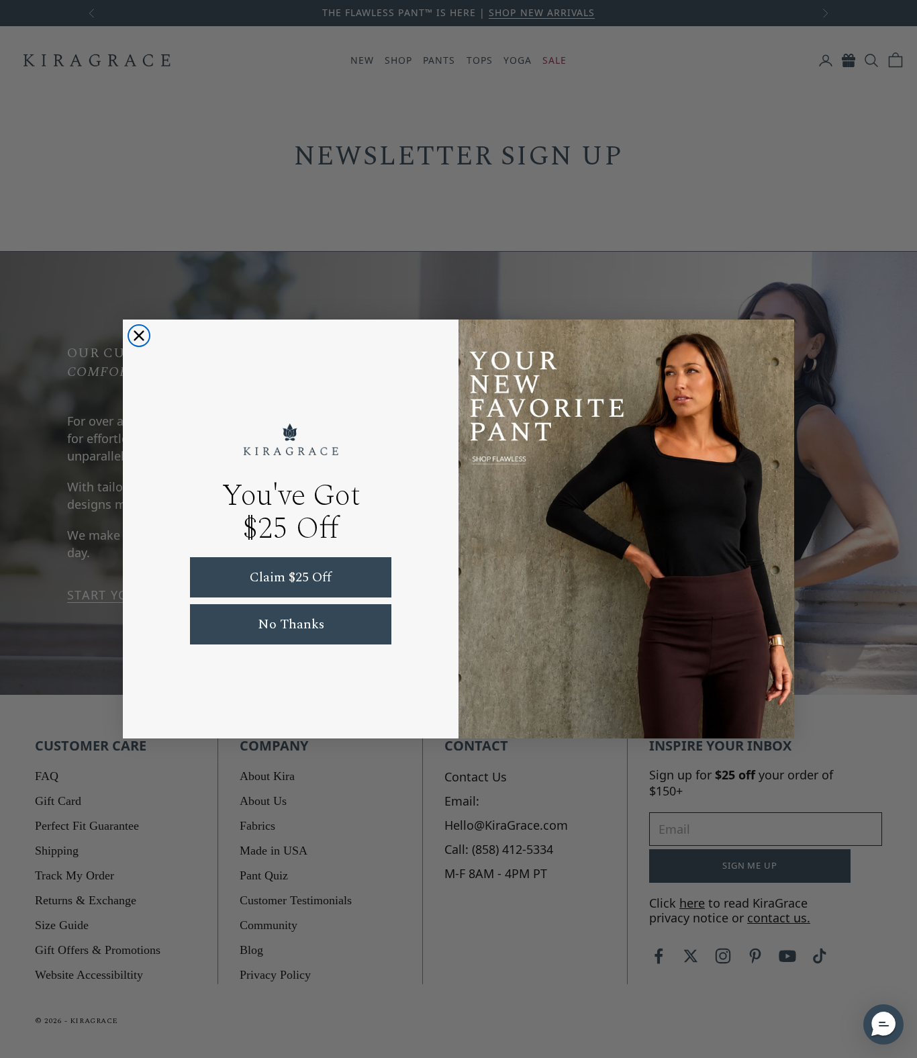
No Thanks (291, 624)
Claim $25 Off (291, 577)
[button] (883, 1024)
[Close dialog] (139, 335)
